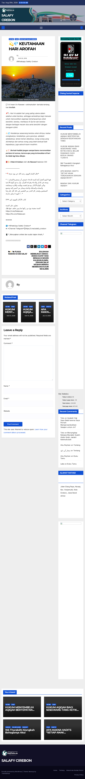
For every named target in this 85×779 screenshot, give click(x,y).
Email (6, 398)
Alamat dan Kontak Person (74, 770)
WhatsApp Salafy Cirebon (28, 39)
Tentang (77, 445)
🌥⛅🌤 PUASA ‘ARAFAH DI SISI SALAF (17, 253)
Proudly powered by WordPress (12, 771)
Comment (8, 343)
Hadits (48, 306)
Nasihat (25, 727)
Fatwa (11, 39)
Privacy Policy (78, 775)
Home (55, 770)
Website (7, 411)
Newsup (31, 771)
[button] (78, 28)
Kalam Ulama (16, 727)
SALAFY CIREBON (17, 760)
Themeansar (6, 773)
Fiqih (16, 39)
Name (7, 386)
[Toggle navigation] (41, 27)
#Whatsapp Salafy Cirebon (27, 61)
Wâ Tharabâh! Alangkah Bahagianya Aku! (20, 731)
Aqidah (8, 727)
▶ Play (69, 75)
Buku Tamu (71, 464)
